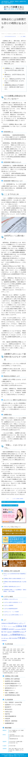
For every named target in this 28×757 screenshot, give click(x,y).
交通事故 (18, 498)
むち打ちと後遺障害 (8, 605)
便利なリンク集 (17, 755)
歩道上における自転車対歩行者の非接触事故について (14, 574)
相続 (10, 638)
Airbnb (3, 623)
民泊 (22, 635)
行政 (20, 638)
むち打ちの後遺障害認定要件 (10, 608)
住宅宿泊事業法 (18, 629)
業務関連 (16, 635)
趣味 (23, 638)
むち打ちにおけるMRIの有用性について (13, 614)
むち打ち (14, 498)
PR (7, 623)
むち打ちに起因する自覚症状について (12, 602)
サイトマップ (23, 755)
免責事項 (6, 755)
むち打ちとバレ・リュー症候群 (11, 611)
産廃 (4, 638)
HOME (2, 33)
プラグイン (9, 626)
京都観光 (4, 629)
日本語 (9, 635)
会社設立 (12, 629)
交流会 (14, 626)
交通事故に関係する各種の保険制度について (14, 578)
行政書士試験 (10, 755)
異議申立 (7, 638)
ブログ (6, 33)
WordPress (12, 623)
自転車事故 (14, 638)
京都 (24, 626)
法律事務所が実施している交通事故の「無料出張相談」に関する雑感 (14, 590)
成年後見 (22, 632)
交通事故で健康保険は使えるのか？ (12, 586)
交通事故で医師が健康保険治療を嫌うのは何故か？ (14, 582)
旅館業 (5, 635)
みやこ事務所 (23, 36)
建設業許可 (10, 632)
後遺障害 (21, 498)
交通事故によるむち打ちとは (10, 599)
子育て (5, 632)
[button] (24, 12)
